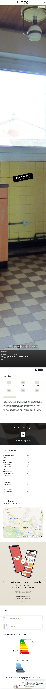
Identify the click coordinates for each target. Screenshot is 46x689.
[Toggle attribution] (41, 536)
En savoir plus (22, 601)
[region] (23, 523)
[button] (36, 370)
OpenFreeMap (23, 536)
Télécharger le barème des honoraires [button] (12, 495)
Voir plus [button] (6, 414)
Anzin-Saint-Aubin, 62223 (9, 354)
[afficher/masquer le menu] (2, 2)
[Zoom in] (41, 509)
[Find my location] (41, 512)
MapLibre (19, 536)
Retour (6, 369)
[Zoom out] (41, 510)
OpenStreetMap (37, 536)
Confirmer (30, 686)
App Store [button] (18, 598)
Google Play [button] (27, 598)
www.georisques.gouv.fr (8, 418)
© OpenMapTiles (29, 536)
